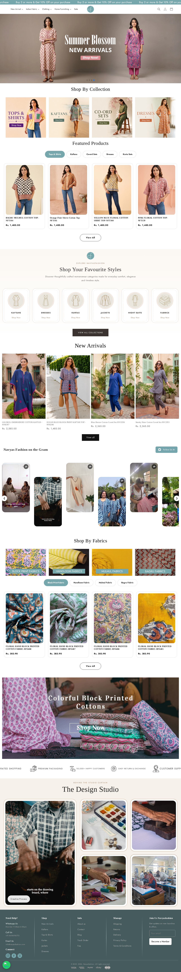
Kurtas (44, 940)
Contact (80, 929)
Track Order (83, 940)
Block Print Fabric (56, 582)
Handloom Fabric (82, 582)
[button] (159, 9)
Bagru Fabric (127, 582)
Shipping (117, 923)
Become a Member (160, 941)
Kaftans (73, 154)
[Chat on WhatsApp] (6, 965)
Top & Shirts (47, 934)
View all (90, 437)
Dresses (110, 154)
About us (81, 923)
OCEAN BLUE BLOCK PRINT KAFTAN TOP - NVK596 (66, 423)
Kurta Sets (127, 154)
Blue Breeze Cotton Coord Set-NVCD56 (108, 422)
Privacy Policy (119, 940)
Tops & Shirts (55, 154)
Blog (79, 934)
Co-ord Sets (92, 154)
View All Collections (90, 332)
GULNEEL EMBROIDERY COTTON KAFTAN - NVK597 (22, 423)
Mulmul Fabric (105, 582)
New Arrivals (47, 923)
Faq (79, 945)
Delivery (117, 934)
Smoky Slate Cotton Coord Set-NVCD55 (153, 422)
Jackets (45, 945)
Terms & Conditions (122, 945)
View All (90, 237)
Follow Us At (169, 449)
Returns (116, 929)
